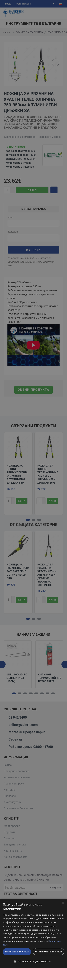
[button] (33, 961)
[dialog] (33, 933)
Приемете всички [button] (17, 951)
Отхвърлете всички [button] (48, 951)
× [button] (62, 902)
